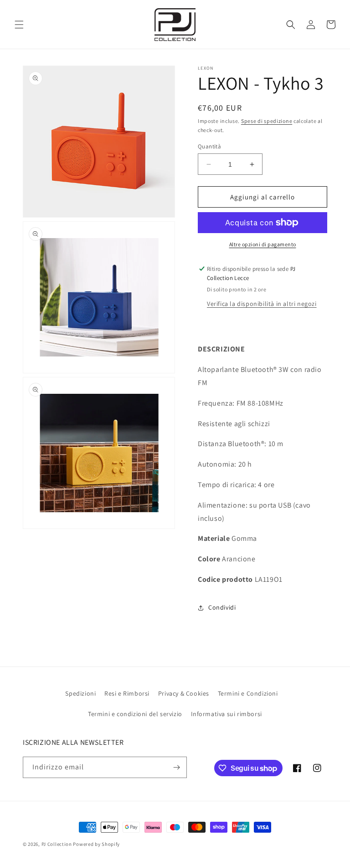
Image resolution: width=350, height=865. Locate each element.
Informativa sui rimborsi (226, 714)
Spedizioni (80, 693)
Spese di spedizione (266, 120)
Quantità (209, 146)
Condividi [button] (222, 607)
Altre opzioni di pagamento (262, 244)
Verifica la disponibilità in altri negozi (262, 304)
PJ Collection (56, 844)
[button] (19, 25)
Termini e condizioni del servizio (135, 714)
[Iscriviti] (176, 767)
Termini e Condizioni (248, 693)
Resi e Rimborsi (126, 693)
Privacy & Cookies (183, 693)
